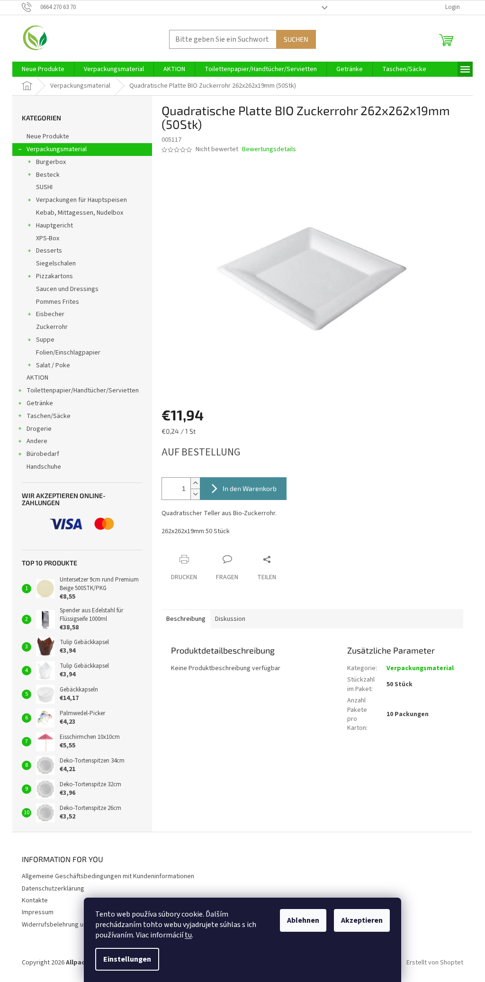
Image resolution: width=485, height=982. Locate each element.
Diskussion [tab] (230, 619)
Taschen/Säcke (49, 416)
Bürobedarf (43, 454)
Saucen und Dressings (67, 289)
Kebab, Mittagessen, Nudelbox (79, 213)
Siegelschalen (56, 263)
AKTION (37, 377)
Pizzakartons (54, 276)
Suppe (45, 340)
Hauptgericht (54, 225)
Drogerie (39, 429)
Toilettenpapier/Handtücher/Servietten (83, 390)
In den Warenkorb (250, 488)
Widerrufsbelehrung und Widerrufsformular (83, 924)
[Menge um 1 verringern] (195, 494)
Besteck (48, 175)
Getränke (40, 403)
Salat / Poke (53, 365)
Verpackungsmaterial (57, 149)
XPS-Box (47, 238)
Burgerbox (51, 162)
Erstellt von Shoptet (434, 962)
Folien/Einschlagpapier (68, 352)
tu (188, 935)
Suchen (296, 39)
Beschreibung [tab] (186, 619)
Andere (37, 441)
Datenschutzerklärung (53, 888)
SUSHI (44, 187)
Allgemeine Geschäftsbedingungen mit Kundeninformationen (108, 876)
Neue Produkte (48, 136)
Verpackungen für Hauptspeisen (81, 200)
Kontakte (35, 900)
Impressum (38, 912)
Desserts (49, 250)
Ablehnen (303, 920)
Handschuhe (44, 467)
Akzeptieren (362, 920)
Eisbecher (50, 314)
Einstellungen (127, 959)
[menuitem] (43, 69)
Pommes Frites (57, 302)
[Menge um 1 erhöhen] (195, 483)
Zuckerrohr (52, 327)
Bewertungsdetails (269, 149)
